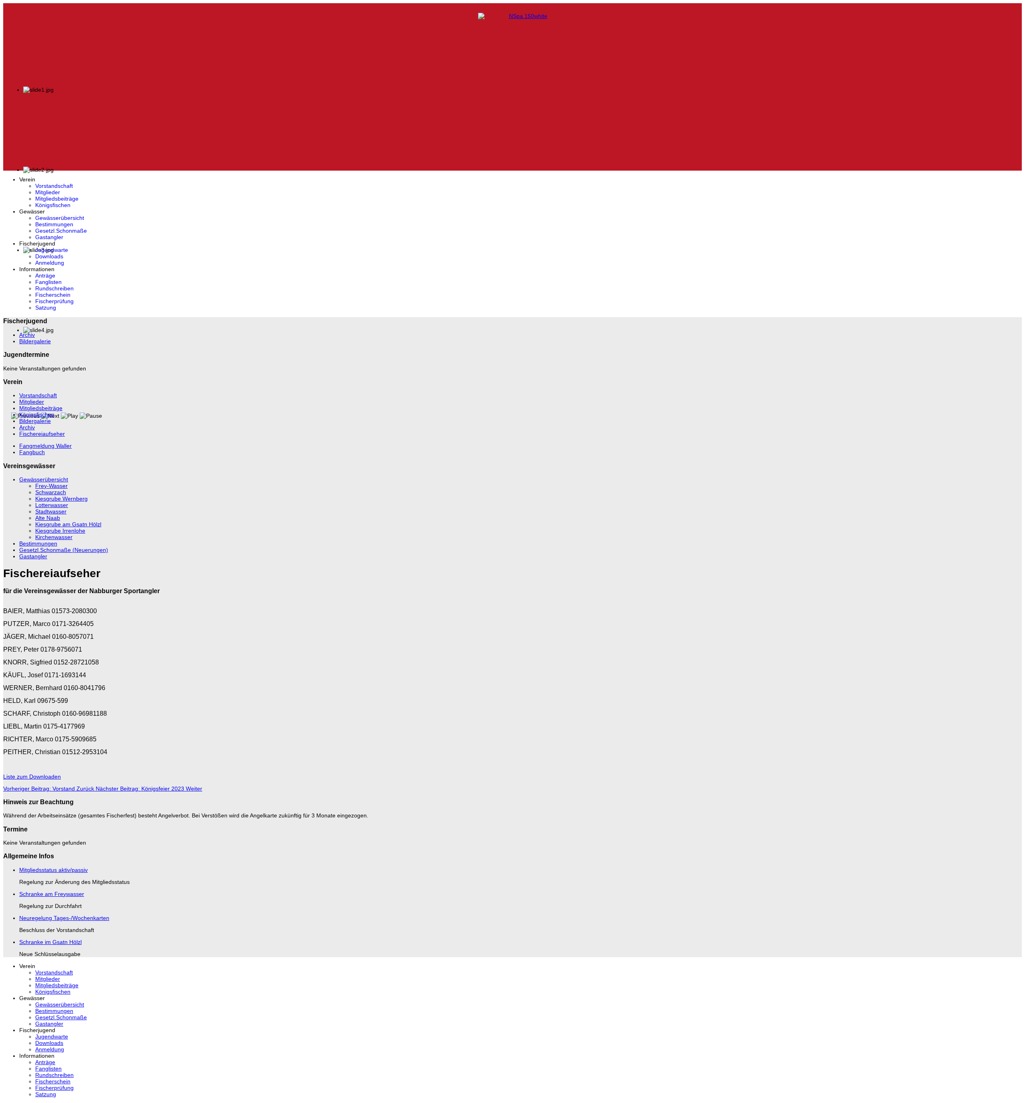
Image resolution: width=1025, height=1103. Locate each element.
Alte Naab (47, 518)
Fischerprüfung (54, 301)
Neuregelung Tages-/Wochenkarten (64, 918)
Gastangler (49, 237)
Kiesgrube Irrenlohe (60, 530)
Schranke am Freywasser (51, 894)
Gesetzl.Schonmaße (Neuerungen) (63, 550)
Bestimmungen (54, 224)
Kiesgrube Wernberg (61, 498)
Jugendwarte (51, 250)
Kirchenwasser (53, 537)
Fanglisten (48, 282)
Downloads (49, 256)
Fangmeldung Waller (45, 446)
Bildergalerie (35, 341)
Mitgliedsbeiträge (56, 198)
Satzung (45, 307)
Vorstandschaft (54, 186)
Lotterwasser (51, 505)
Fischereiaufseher (42, 434)
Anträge (45, 275)
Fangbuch (32, 452)
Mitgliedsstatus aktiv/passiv (53, 870)
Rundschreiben (54, 288)
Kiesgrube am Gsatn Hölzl (68, 524)
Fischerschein (52, 295)
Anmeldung (49, 263)
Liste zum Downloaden (32, 776)
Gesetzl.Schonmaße (61, 230)
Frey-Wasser (51, 486)
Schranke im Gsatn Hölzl (50, 942)
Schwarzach (50, 492)
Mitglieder (47, 192)
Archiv (27, 335)
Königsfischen (52, 205)
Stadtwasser (50, 511)
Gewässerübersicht (59, 218)
